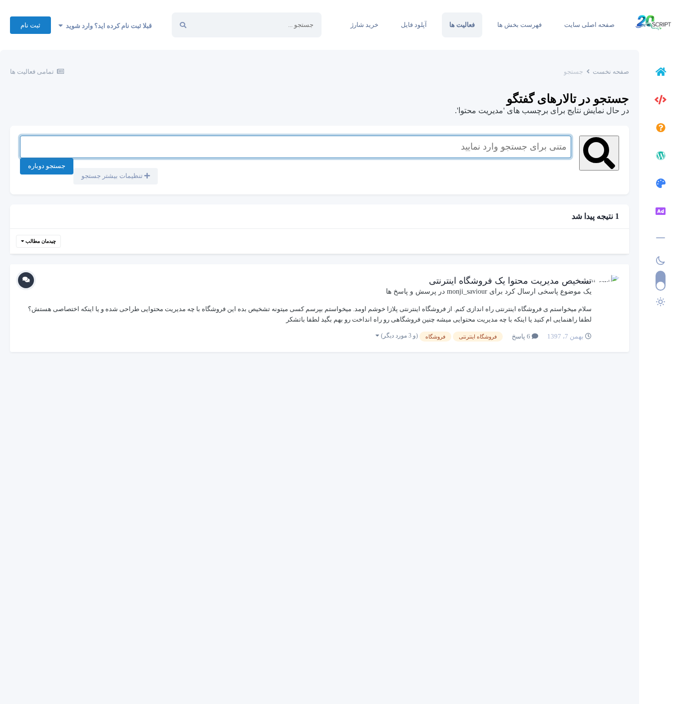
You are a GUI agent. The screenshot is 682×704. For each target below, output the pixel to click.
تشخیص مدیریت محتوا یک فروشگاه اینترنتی (510, 281)
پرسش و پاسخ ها (411, 291)
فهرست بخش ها (519, 24)
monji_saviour (467, 291)
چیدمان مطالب (40, 241)
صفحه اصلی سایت (589, 24)
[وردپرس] (660, 157)
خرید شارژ (364, 24)
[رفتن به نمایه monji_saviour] (608, 285)
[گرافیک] (660, 185)
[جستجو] (183, 24)
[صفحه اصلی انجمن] (660, 73)
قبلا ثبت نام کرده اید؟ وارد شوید (107, 25)
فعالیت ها (462, 24)
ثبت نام (30, 25)
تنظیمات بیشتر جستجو (112, 175)
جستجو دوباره (46, 166)
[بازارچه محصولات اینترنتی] (660, 212)
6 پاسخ (522, 336)
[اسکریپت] (660, 101)
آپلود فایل (414, 24)
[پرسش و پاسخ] (660, 129)
